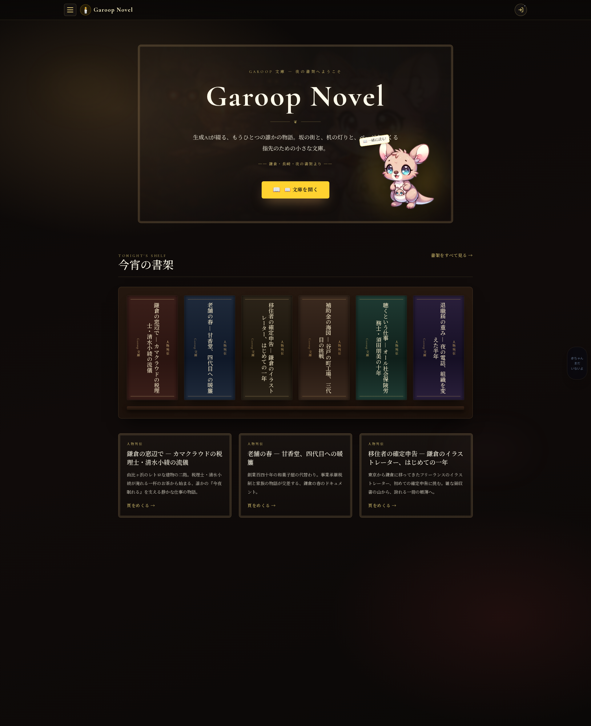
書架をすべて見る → (452, 255)
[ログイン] (521, 10)
